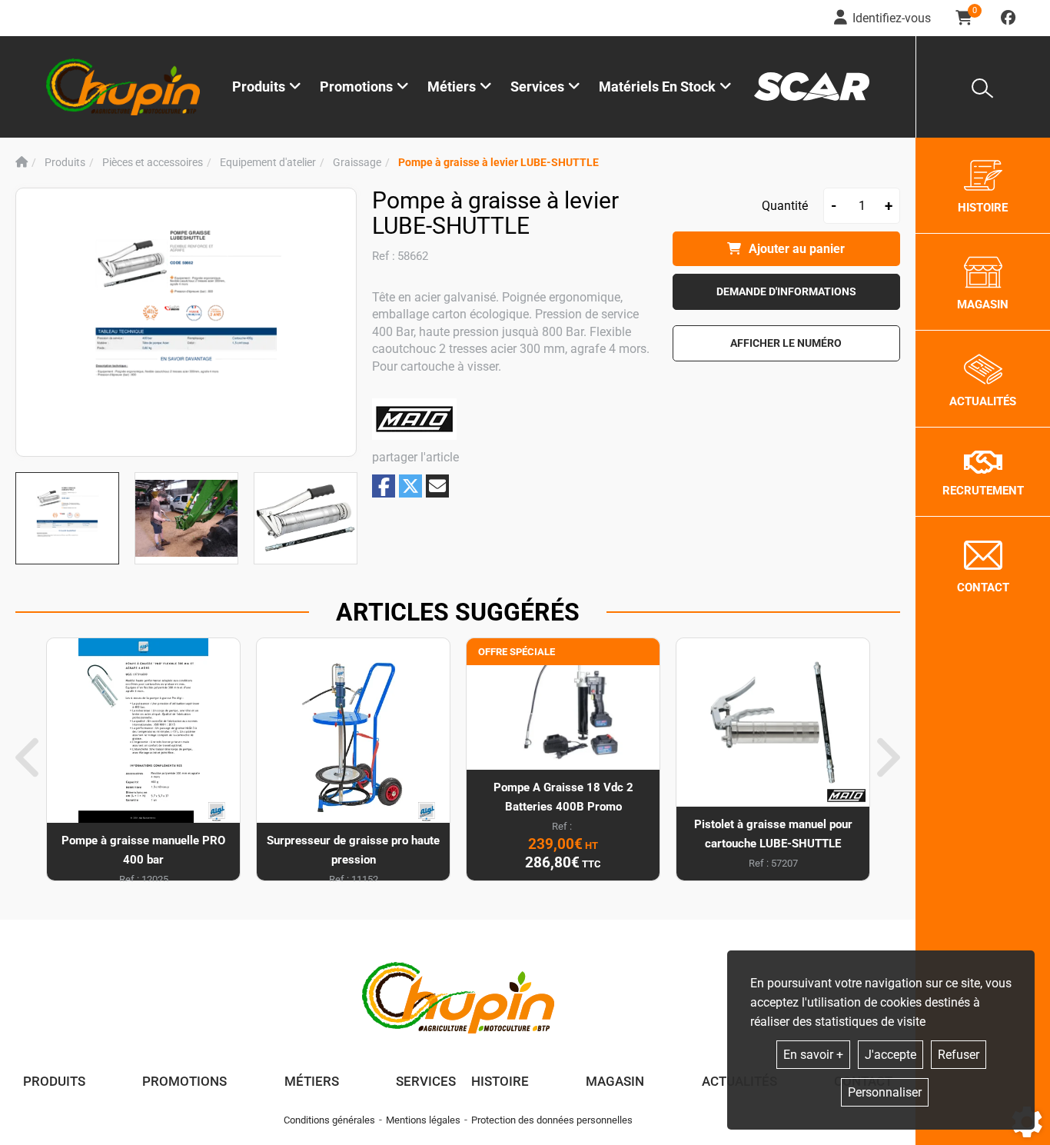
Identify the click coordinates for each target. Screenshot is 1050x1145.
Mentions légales (423, 1120)
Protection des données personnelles (552, 1120)
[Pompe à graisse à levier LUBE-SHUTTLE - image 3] (305, 518)
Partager (384, 486)
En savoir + (813, 1054)
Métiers (311, 1081)
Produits (258, 86)
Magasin (615, 1081)
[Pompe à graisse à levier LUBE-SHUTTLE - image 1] (67, 518)
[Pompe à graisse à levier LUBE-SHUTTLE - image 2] (186, 518)
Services (426, 1081)
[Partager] (437, 486)
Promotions (356, 86)
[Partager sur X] (410, 486)
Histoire (500, 1081)
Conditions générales (329, 1120)
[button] (498, 162)
